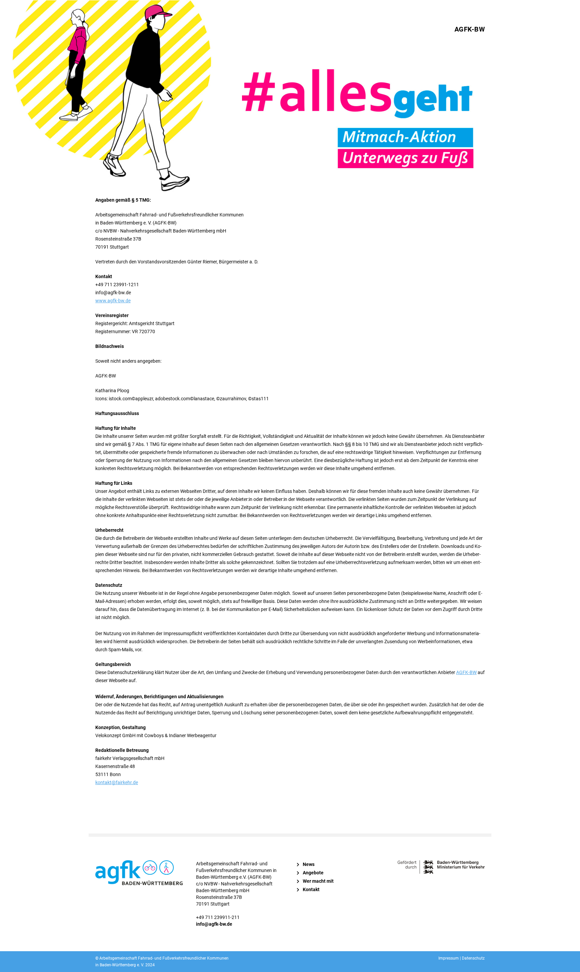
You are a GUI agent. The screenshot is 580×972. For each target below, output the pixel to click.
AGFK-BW (469, 29)
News (309, 864)
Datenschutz (473, 958)
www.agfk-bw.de (113, 300)
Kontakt (311, 889)
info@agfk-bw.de (214, 924)
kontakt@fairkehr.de (116, 782)
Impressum (448, 958)
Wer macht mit (318, 881)
